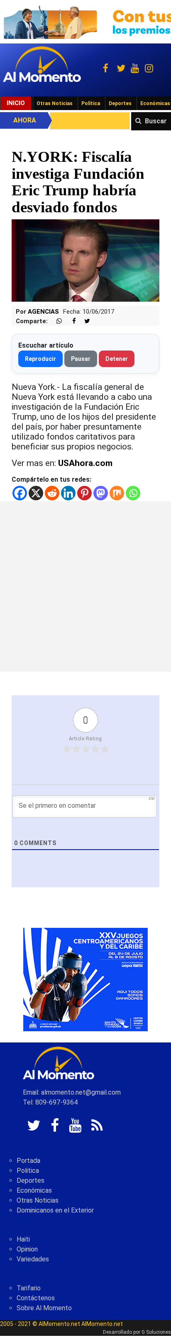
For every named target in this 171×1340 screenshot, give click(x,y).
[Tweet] (84, 321)
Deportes (120, 103)
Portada (28, 1161)
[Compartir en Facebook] (70, 321)
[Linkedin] (68, 493)
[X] (36, 493)
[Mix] (117, 493)
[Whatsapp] (133, 493)
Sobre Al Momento (44, 1308)
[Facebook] (19, 493)
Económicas (34, 1190)
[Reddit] (52, 493)
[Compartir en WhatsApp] (55, 321)
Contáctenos (36, 1298)
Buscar (156, 121)
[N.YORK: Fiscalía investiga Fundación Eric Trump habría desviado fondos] (85, 260)
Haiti (23, 1239)
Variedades (33, 1259)
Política (90, 103)
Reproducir (40, 358)
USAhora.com (85, 463)
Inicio (16, 103)
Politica (28, 1170)
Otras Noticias (55, 103)
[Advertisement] (85, 586)
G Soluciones (156, 1332)
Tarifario (29, 1288)
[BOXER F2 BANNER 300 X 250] (85, 979)
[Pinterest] (84, 493)
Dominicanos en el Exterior (55, 1210)
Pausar (80, 358)
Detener (116, 358)
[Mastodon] (100, 493)
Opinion (27, 1249)
